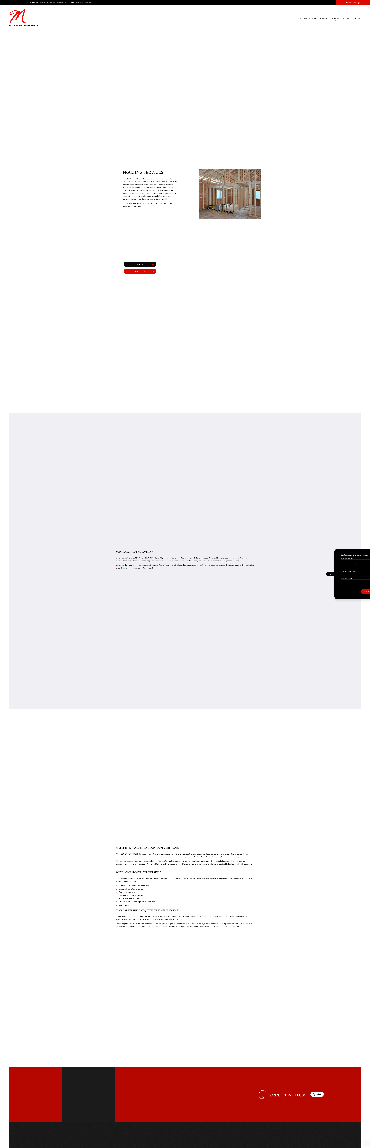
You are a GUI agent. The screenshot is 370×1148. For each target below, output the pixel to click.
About (306, 18)
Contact (357, 18)
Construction (335, 18)
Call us (140, 264)
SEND (350, 592)
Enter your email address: (332, 571)
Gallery (349, 18)
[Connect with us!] (317, 1094)
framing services (127, 568)
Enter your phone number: (333, 565)
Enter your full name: (331, 558)
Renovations (324, 18)
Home (300, 18)
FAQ (343, 18)
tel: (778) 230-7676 (353, 2)
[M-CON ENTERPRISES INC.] (18, 16)
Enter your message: (331, 578)
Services (314, 18)
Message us (140, 271)
